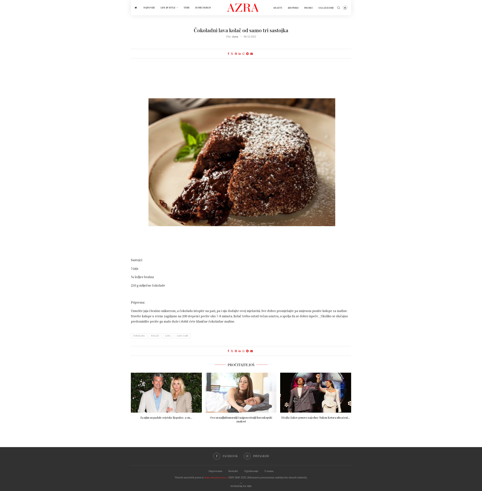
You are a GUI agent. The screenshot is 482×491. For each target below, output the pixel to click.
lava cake (182, 335)
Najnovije (149, 7)
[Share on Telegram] (247, 53)
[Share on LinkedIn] (240, 53)
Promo (308, 7)
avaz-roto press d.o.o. (216, 477)
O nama (269, 471)
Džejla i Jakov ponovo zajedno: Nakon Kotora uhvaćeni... (315, 417)
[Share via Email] (251, 53)
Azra (235, 36)
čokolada (139, 335)
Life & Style (168, 7)
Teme (187, 7)
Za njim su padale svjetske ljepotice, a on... (166, 417)
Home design (203, 7)
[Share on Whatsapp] (243, 53)
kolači (155, 335)
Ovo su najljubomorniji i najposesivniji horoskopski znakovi (241, 419)
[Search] (338, 7)
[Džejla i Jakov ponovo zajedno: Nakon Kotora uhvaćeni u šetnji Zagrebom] (315, 393)
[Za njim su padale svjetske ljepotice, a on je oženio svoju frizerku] (166, 393)
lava (168, 335)
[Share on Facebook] (228, 53)
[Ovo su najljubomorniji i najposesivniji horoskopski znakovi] (241, 393)
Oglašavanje (326, 7)
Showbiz (293, 7)
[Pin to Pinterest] (236, 53)
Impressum (215, 471)
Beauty (278, 7)
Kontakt (233, 471)
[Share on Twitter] (232, 53)
